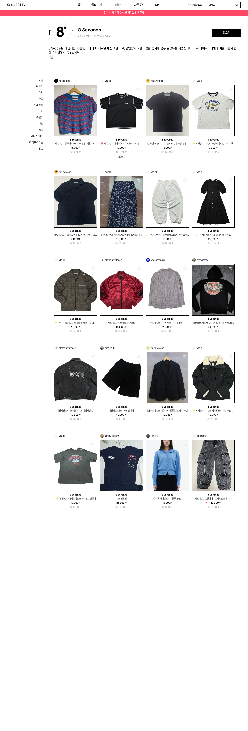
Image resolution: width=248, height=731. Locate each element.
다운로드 (139, 5)
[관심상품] (92, 89)
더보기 (51, 57)
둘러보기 (96, 5)
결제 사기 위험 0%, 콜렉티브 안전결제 (124, 12)
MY (157, 5)
